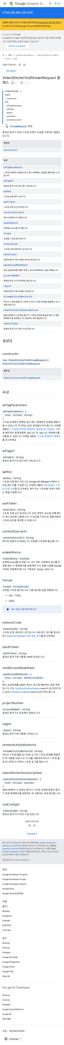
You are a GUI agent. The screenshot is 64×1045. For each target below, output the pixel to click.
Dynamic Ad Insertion (36, 4)
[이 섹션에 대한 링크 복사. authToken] (20, 503)
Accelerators (8, 889)
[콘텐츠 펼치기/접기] (20, 91)
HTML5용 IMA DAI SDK (17, 13)
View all (6, 976)
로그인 (57, 3)
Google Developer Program (15, 874)
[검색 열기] (50, 3)
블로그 (5, 906)
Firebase (6, 952)
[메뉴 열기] (5, 3)
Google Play (7, 971)
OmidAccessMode (33, 677)
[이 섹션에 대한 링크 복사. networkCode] (25, 623)
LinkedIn (6, 920)
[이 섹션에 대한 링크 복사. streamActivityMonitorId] (40, 745)
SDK (8, 59)
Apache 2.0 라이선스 (11, 849)
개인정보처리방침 (17, 1031)
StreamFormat (21, 586)
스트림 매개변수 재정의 (49, 436)
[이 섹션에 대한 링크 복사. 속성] (13, 392)
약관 (4, 1031)
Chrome (6, 948)
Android (6, 943)
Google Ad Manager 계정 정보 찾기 (23, 636)
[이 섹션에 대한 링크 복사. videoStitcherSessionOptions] (46, 773)
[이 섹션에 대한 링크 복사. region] (15, 724)
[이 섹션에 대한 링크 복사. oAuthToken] (22, 647)
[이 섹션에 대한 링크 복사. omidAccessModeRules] (38, 668)
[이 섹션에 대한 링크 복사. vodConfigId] (23, 805)
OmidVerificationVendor (27, 688)
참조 (15, 59)
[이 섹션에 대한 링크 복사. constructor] (22, 354)
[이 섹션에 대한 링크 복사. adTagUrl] (18, 451)
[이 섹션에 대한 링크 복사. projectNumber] (27, 703)
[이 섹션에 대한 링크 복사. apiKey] (15, 472)
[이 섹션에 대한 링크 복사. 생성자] (16, 341)
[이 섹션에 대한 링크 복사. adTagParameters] (31, 405)
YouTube (6, 930)
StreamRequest (18, 126)
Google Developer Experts (14, 884)
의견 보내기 (11, 71)
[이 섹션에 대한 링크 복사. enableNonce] (24, 552)
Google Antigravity (11, 962)
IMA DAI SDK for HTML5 (48, 55)
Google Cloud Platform (13, 1009)
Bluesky (6, 911)
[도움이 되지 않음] (24, 65)
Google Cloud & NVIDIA (12, 893)
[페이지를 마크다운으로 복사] (22, 82)
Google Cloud (8, 967)
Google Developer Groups (14, 879)
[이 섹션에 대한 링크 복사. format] (16, 580)
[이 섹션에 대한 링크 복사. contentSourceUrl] (30, 531)
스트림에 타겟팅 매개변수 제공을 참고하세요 (32, 429)
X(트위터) (6, 925)
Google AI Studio (10, 957)
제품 (10, 55)
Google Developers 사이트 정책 (15, 852)
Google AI (6, 1014)
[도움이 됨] (20, 65)
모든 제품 (6, 1019)
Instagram (7, 916)
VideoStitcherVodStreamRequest (21, 363)
